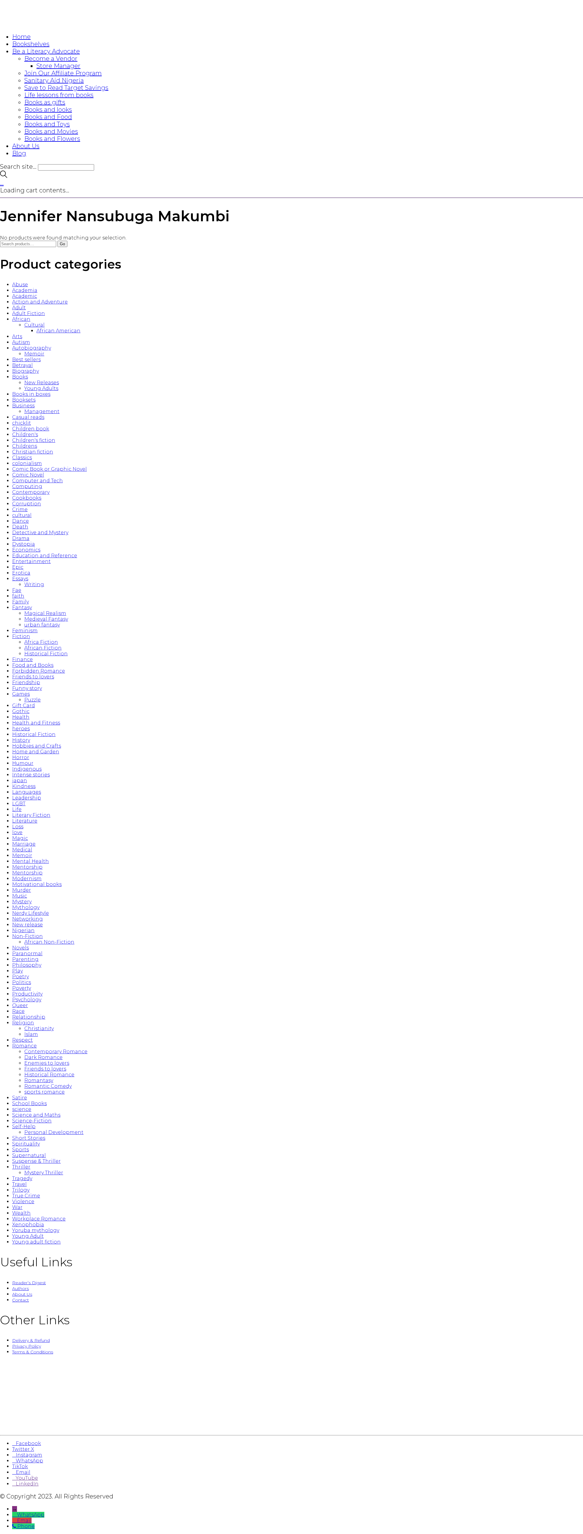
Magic (20, 838)
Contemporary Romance (55, 1051)
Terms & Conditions (32, 1352)
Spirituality (26, 1144)
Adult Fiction (28, 313)
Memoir (34, 354)
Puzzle (32, 700)
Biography (25, 371)
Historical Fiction (46, 654)
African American (58, 331)
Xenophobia (28, 1224)
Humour (22, 763)
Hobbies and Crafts (36, 746)
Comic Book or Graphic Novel (49, 469)
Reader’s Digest (29, 1282)
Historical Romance (49, 1075)
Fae (16, 590)
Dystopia (23, 544)
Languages (26, 792)
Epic (17, 567)
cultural (22, 515)
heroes (21, 728)
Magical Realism (45, 613)
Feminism (25, 630)
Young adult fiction (36, 1242)
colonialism (27, 463)
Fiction (21, 636)
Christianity (39, 1028)
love (17, 832)
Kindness (24, 786)
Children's (25, 434)
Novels (20, 948)
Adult (19, 308)
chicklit (21, 423)
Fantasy (22, 607)
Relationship (28, 1017)
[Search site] (3, 175)
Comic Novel (28, 475)
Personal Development (54, 1132)
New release (27, 925)
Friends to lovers (33, 677)
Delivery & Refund (31, 1340)
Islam (31, 1034)
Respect (22, 1040)
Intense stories (31, 775)
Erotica (21, 573)
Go (62, 244)
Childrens (24, 446)
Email (24, 1520)
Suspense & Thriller (36, 1161)
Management (42, 411)
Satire (19, 1098)
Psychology (26, 1000)
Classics (22, 457)
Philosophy (26, 965)
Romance (24, 1046)
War (17, 1207)
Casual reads (28, 417)
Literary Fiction (31, 815)
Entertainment (31, 561)
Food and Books (32, 665)
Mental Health (30, 861)
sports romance (44, 1092)
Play (17, 971)
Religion (23, 1023)
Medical (22, 850)
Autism (21, 342)
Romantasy (38, 1080)
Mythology (25, 907)
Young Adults (41, 388)
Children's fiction (33, 440)
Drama (20, 538)
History (21, 740)
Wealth (21, 1213)
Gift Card (23, 705)
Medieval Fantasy (46, 619)
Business (23, 406)
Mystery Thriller (43, 1173)
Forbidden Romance (38, 671)
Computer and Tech (37, 481)
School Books (29, 1103)
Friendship (26, 682)
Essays (20, 579)
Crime (20, 509)
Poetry (20, 976)
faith (18, 596)
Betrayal (22, 365)
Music (19, 896)
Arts (17, 336)
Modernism (27, 878)
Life (17, 809)
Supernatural (29, 1155)
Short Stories (28, 1138)
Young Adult (28, 1236)
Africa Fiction (41, 642)
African (21, 319)
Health (20, 717)
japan (19, 780)
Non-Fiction (27, 936)
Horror (20, 757)
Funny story (27, 688)
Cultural (34, 325)
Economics (26, 550)
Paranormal (27, 953)
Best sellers (26, 359)
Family (20, 602)
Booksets (24, 400)
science (21, 1109)
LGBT (19, 803)
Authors (20, 1288)
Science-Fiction (32, 1121)
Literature (24, 821)
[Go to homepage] (36, 24)
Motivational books (37, 884)
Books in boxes (31, 394)
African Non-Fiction (49, 942)
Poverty (21, 988)
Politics (21, 982)
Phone (26, 1526)
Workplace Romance (39, 1219)
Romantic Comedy (48, 1086)
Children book (30, 429)
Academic (24, 296)
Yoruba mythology (35, 1230)
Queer (20, 1005)
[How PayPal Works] (291, 1424)
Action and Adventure (40, 302)
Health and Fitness (36, 723)
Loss (17, 827)
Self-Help (24, 1126)
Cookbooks (26, 498)
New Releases (41, 382)
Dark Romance (43, 1057)
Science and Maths (36, 1115)
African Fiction (43, 648)
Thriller (21, 1167)
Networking (27, 919)
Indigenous (27, 769)
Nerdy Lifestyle (30, 913)
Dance (20, 521)
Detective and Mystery (40, 532)
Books (20, 377)
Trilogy (20, 1190)
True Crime (26, 1196)
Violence (23, 1201)
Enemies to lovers (46, 1063)
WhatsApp (30, 1515)
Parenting (25, 959)
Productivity (27, 994)
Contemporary (30, 492)
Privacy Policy (26, 1346)
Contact (20, 1300)
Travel (19, 1184)
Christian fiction (32, 452)
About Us (22, 1294)
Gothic (20, 711)
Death (20, 527)
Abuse (20, 284)
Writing (34, 584)
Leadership (26, 798)
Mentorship (27, 867)
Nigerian (23, 930)
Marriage (24, 844)
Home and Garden (35, 752)
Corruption (26, 504)
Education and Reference (44, 555)
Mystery (22, 901)
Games (21, 694)
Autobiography (31, 348)
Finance (22, 659)
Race (18, 1011)
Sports (20, 1149)
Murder (21, 890)
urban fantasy (42, 625)
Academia (24, 290)
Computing (27, 486)
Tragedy (22, 1178)
